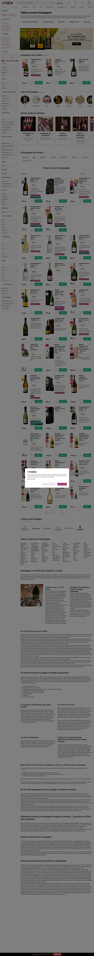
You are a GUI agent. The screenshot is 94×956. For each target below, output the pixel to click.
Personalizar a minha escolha (49, 484)
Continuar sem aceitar (31, 478)
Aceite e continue (62, 484)
